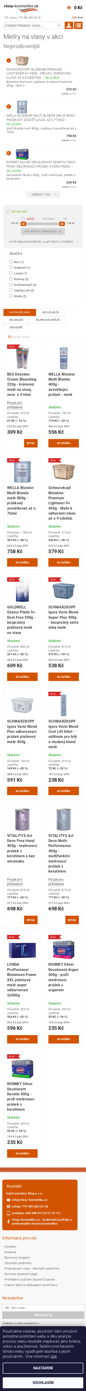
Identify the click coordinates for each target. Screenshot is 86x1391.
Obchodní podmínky (18, 1263)
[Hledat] (59, 25)
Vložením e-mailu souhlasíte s (24, 1325)
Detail (31, 443)
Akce (30, 219)
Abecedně (15, 327)
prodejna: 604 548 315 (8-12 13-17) (36, 1213)
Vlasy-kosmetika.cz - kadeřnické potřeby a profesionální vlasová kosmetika (42, 1221)
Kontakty (11, 1246)
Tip (65, 219)
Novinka (48, 219)
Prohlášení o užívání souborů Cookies (30, 1279)
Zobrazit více (40, 194)
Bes (18, 261)
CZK (74, 17)
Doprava (10, 1252)
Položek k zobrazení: (43, 231)
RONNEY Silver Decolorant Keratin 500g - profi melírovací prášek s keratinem (41, 166)
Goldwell (22, 267)
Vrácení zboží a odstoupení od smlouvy (31, 1285)
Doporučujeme (19, 312)
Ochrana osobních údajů (21, 1274)
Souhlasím (43, 1382)
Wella (19, 296)
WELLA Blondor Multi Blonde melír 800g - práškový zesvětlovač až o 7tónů (41, 120)
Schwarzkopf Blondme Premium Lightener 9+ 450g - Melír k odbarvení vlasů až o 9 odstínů (38, 73)
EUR (80, 17)
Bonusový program (17, 1257)
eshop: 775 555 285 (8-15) (30, 1206)
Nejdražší (16, 319)
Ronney (21, 279)
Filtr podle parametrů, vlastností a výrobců (41, 241)
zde (54, 1356)
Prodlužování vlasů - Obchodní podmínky (32, 1268)
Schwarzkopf (25, 284)
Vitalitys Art (23, 290)
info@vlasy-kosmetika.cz (29, 1200)
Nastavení (43, 1368)
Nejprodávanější (48, 319)
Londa (20, 273)
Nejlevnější (50, 312)
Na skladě (19, 211)
